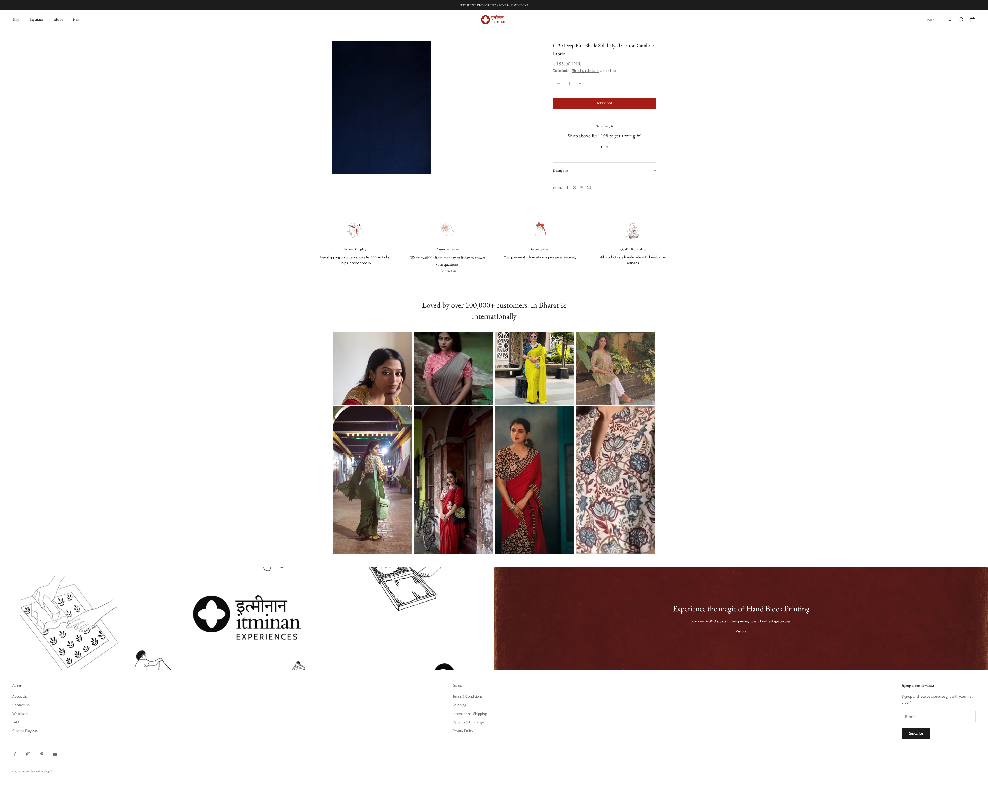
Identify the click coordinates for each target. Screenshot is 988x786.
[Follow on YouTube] (55, 754)
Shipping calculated (585, 70)
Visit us (741, 631)
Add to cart (604, 103)
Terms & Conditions (467, 696)
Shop (15, 19)
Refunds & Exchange (468, 722)
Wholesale (20, 713)
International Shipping (470, 713)
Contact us (447, 270)
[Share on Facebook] (567, 187)
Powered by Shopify (42, 771)
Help (76, 19)
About (58, 19)
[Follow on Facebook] (14, 754)
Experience (36, 19)
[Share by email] (589, 187)
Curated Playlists (25, 730)
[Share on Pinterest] (582, 187)
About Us (19, 696)
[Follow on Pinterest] (41, 754)
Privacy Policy (463, 730)
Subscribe (916, 733)
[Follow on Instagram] (28, 754)
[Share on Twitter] (574, 187)
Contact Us (21, 705)
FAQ (15, 722)
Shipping (459, 705)
